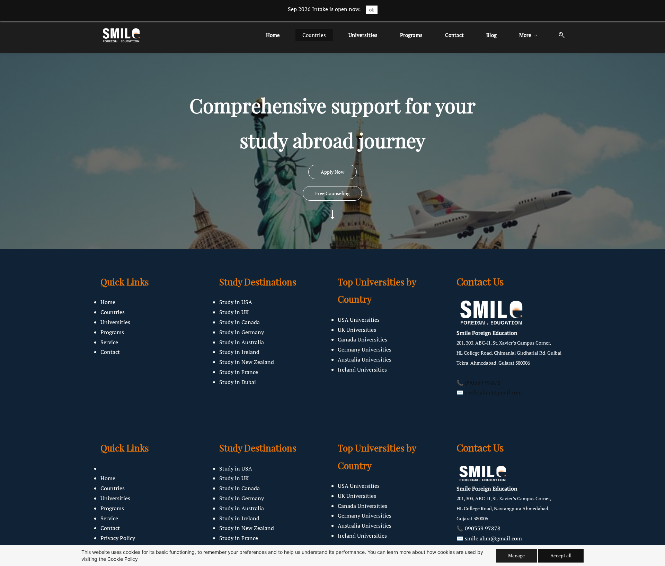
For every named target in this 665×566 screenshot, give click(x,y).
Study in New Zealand (246, 362)
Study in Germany (241, 332)
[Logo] (121, 35)
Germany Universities (364, 349)
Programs (112, 332)
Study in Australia (241, 342)
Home (107, 302)
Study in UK (234, 312)
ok (371, 10)
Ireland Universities (362, 369)
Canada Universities (362, 339)
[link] (491, 302)
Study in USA (235, 302)
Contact (110, 352)
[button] (559, 35)
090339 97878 (482, 382)
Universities (115, 322)
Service (109, 342)
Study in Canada (239, 322)
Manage (516, 555)
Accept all (560, 555)
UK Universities (357, 330)
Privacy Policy (117, 538)
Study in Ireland (239, 352)
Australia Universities (364, 359)
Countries (112, 312)
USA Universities (359, 319)
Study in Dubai (237, 382)
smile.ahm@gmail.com (493, 392)
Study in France (238, 372)
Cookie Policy (122, 559)
